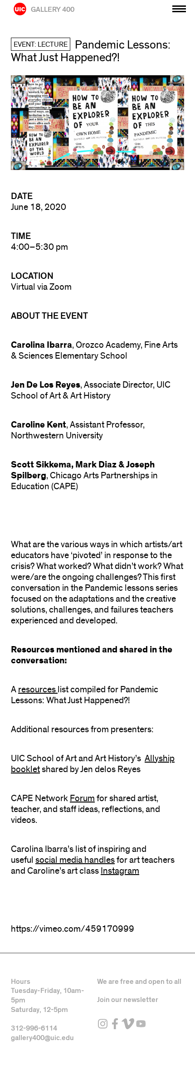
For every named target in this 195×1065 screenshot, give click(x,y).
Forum (82, 798)
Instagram (120, 871)
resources (38, 689)
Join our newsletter (127, 999)
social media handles (75, 860)
